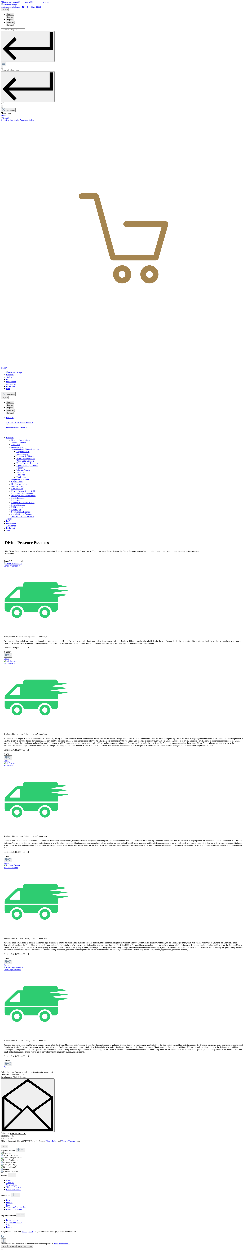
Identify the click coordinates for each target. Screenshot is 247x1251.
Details (6, 659)
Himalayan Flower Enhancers (23, 496)
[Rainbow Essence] (12, 865)
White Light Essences (25, 461)
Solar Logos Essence (12, 970)
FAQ (8, 521)
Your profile (15, 120)
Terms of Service (68, 1141)
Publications (21, 477)
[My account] (2, 106)
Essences (10, 438)
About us (10, 1182)
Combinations (22, 454)
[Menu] (3, 64)
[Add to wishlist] (8, 655)
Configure (12, 1246)
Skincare (20, 468)
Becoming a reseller (14, 1209)
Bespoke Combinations (20, 440)
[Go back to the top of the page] (3, 1240)
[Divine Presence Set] (13, 563)
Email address (7, 1077)
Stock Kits (20, 475)
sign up (6, 118)
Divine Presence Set (12, 566)
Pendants (20, 472)
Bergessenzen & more (20, 479)
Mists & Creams (23, 470)
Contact (9, 1180)
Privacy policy (12, 1220)
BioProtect (10, 528)
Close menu (10, 111)
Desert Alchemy (17, 486)
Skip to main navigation (40, 2)
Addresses (24, 120)
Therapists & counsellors (16, 1207)
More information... (62, 1244)
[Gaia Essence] (10, 661)
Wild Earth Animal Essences (22, 516)
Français (10, 22)
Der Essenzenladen (19, 484)
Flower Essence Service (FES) (23, 491)
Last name (5, 1138)
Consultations (11, 1185)
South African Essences (20, 512)
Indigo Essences (17, 498)
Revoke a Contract (13, 1189)
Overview (5, 120)
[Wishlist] (2, 104)
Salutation (5, 1133)
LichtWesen (16, 500)
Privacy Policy (51, 1141)
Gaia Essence (9, 663)
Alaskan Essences (18, 442)
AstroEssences (17, 447)
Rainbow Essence (11, 867)
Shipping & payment (14, 1187)
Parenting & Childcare (25, 456)
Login (3, 115)
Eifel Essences (17, 489)
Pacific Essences (18, 505)
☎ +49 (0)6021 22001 (31, 7)
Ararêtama (15, 445)
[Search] (28, 46)
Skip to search (24, 2)
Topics (9, 519)
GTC (8, 1225)
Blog (8, 1200)
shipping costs (27, 1231)
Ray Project (16, 509)
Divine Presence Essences (27, 463)
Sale (8, 530)
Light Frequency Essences (27, 465)
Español (10, 20)
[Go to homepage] (9, 4)
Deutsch (10, 14)
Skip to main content (9, 2)
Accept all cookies (25, 1246)
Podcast (9, 1202)
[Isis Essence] (9, 763)
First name (5, 1136)
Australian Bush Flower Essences (25, 449)
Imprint (9, 1227)
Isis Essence (8, 765)
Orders (31, 120)
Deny (4, 1246)
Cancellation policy (14, 1222)
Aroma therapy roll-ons (25, 458)
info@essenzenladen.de (10, 7)
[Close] (2, 1249)
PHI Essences (17, 507)
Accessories (11, 526)
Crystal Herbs (17, 482)
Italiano (10, 25)
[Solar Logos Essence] (13, 967)
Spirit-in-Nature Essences (21, 514)
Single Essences (22, 451)
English (10, 17)
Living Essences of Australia (22, 502)
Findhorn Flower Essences (22, 493)
